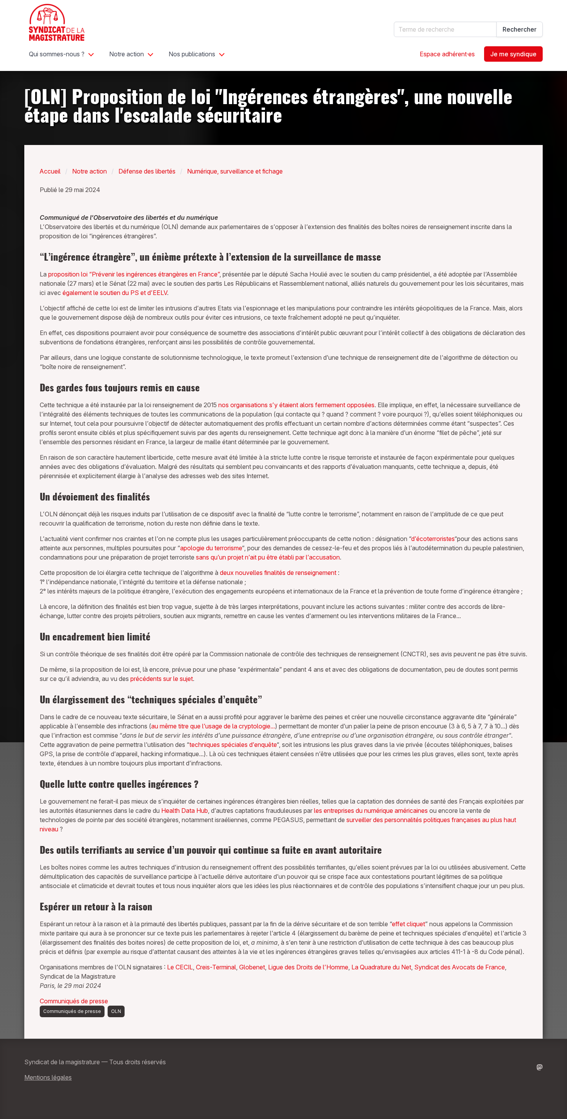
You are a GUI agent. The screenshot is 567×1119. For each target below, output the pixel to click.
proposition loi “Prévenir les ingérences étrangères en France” (133, 274)
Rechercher (520, 29)
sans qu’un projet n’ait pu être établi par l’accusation (268, 557)
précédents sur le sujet (161, 679)
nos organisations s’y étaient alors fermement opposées (296, 405)
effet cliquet (408, 924)
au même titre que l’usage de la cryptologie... (213, 726)
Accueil (50, 171)
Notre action (126, 54)
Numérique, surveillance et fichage (235, 171)
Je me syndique (513, 54)
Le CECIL (180, 967)
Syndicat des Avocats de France (459, 967)
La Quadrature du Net (381, 967)
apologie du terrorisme (211, 548)
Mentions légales (48, 1077)
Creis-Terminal (216, 967)
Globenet (252, 967)
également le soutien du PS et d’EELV (114, 293)
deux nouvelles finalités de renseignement (278, 572)
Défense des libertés (147, 171)
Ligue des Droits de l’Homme (308, 967)
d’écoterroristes (432, 539)
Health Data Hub (184, 810)
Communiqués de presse (74, 1001)
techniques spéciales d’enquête (233, 744)
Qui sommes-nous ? (56, 54)
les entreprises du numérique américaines (371, 810)
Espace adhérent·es (447, 54)
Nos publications (192, 54)
